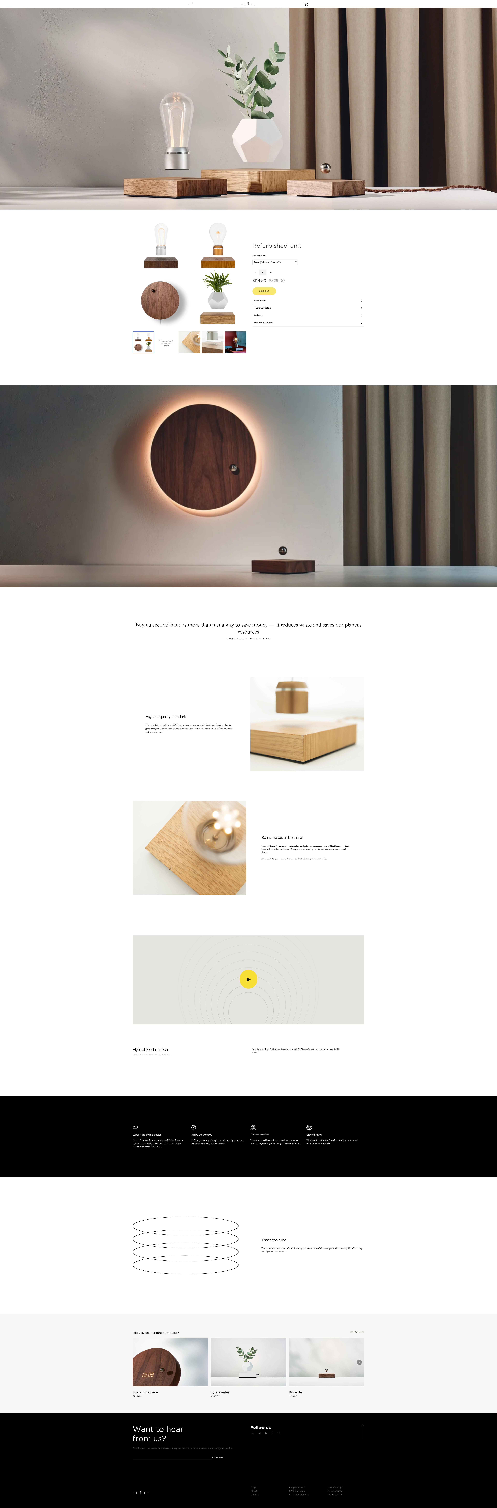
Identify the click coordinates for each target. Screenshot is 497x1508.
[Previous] (137, 1362)
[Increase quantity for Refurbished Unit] (271, 272)
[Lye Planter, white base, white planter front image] (248, 1362)
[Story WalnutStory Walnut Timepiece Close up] (170, 1362)
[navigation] (191, 4)
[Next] (359, 1362)
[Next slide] (242, 342)
